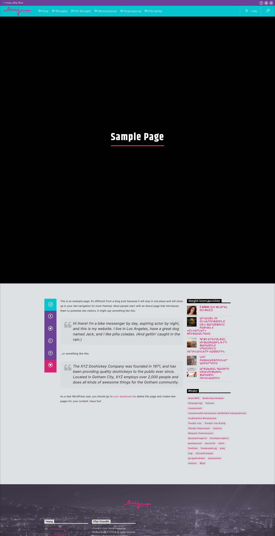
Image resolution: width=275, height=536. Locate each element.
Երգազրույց (132, 11)
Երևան (210, 427)
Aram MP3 (194, 422)
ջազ (222, 472)
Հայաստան (195, 432)
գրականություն (197, 462)
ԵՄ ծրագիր (83, 11)
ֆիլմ (202, 487)
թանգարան (195, 467)
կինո (221, 467)
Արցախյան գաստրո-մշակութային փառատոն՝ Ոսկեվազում (215, 397)
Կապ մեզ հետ (14, 2)
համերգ (193, 472)
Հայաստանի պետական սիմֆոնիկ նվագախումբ (217, 437)
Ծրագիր (62, 11)
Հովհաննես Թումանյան (202, 442)
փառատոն (214, 482)
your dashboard (123, 420)
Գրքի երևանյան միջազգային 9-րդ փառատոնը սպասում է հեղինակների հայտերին (207, 369)
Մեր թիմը (155, 11)
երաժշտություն (219, 462)
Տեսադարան (107, 11)
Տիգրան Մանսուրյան (200, 457)
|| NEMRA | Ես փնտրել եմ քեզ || (214, 333)
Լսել (254, 11)
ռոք (190, 477)
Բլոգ (45, 11)
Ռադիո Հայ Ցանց (215, 447)
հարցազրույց (209, 472)
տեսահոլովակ (204, 477)
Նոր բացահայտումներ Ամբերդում (213, 384)
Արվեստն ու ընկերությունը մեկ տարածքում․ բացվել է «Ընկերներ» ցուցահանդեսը (206, 350)
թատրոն (210, 467)
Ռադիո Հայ (195, 447)
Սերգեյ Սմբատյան (199, 452)
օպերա (192, 487)
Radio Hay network (213, 422)
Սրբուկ (217, 452)
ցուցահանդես (196, 482)
